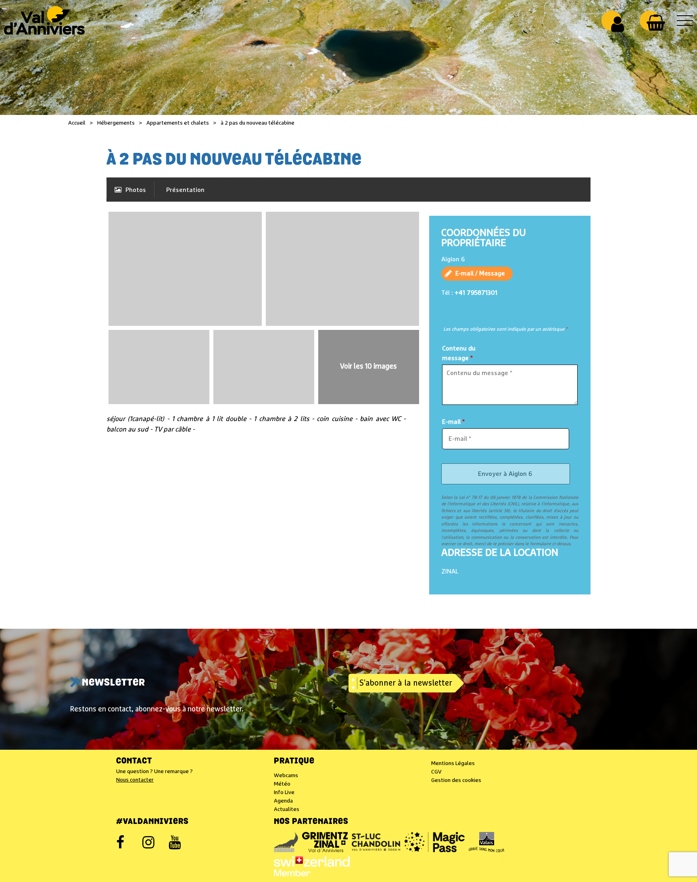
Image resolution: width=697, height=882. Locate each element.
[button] (656, 22)
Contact (134, 761)
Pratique (294, 761)
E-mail (453, 422)
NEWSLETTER (113, 683)
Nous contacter (135, 780)
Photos (135, 190)
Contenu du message (459, 353)
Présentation (185, 190)
